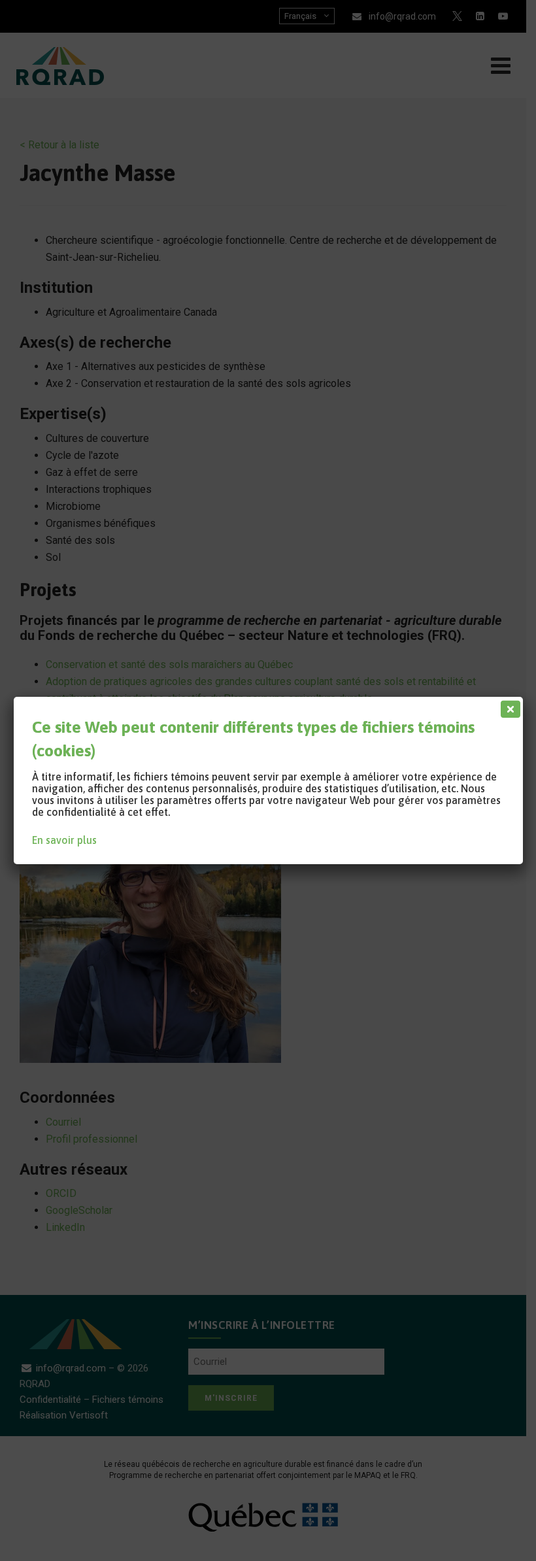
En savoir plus (64, 840)
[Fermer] (508, 706)
